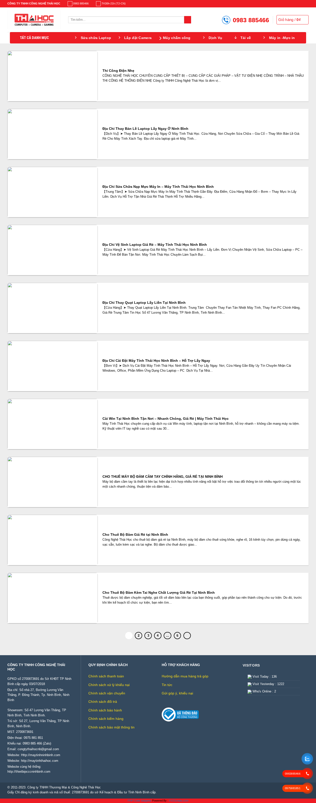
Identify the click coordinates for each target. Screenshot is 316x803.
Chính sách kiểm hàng (105, 719)
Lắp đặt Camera (138, 38)
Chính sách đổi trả (102, 702)
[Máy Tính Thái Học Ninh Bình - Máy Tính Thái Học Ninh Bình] (34, 19)
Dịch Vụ (215, 38)
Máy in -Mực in (282, 38)
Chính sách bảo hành (105, 710)
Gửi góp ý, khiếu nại (177, 693)
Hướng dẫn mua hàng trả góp (185, 676)
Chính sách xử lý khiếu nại (109, 685)
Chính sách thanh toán (106, 676)
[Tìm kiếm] (187, 19)
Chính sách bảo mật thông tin (111, 727)
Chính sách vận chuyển (106, 693)
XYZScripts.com (178, 800)
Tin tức (167, 685)
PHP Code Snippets (139, 800)
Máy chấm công (177, 38)
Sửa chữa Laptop (96, 38)
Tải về (245, 38)
